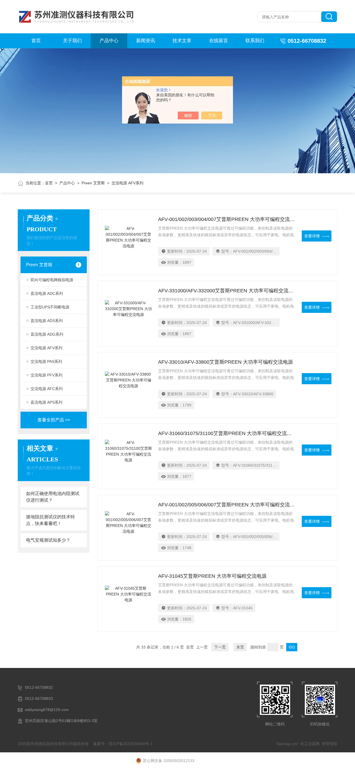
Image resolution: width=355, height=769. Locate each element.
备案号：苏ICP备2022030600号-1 (123, 744)
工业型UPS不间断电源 (50, 307)
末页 (240, 647)
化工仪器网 (310, 744)
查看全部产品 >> (53, 420)
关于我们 (72, 40)
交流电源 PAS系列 (46, 361)
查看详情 (312, 236)
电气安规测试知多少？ (48, 540)
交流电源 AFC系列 (47, 388)
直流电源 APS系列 (46, 402)
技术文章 (182, 40)
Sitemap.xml (287, 744)
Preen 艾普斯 (93, 183)
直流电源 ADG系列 (47, 334)
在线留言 (218, 40)
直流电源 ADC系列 (47, 293)
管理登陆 (329, 744)
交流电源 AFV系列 (46, 348)
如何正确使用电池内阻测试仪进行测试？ (52, 496)
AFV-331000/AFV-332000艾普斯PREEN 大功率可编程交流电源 (226, 290)
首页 (36, 40)
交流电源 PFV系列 (46, 375)
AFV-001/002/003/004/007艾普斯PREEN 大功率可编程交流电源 (226, 219)
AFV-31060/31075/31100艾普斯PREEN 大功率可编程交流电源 (226, 433)
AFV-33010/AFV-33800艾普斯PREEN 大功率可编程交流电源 (225, 362)
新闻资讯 (145, 40)
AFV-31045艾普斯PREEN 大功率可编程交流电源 (212, 576)
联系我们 (254, 40)
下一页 (220, 647)
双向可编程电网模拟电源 (52, 280)
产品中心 (109, 40)
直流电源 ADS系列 (47, 320)
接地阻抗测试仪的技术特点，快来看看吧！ (50, 520)
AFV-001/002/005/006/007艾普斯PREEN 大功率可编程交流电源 (226, 504)
